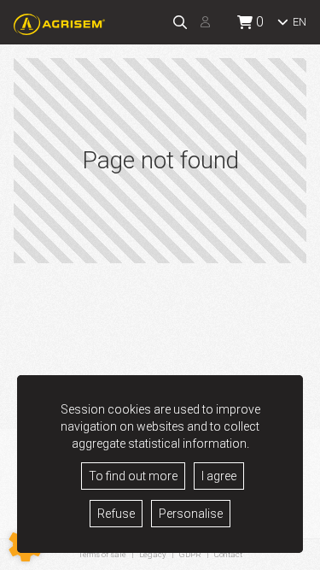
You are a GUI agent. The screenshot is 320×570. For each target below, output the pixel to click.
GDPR (190, 554)
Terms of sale (102, 554)
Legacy (152, 554)
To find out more (133, 476)
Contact (228, 554)
